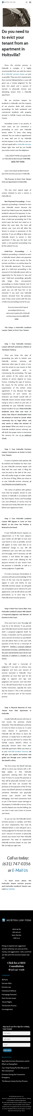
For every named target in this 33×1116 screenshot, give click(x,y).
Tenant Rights (7, 1002)
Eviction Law (6, 987)
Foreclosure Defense (9, 991)
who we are (16, 932)
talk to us (16, 938)
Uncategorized (7, 1009)
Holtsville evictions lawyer (15, 74)
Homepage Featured (9, 995)
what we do (16, 929)
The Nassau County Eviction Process (15, 1081)
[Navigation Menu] (30, 2)
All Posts (5, 980)
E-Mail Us (20, 870)
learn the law (16, 935)
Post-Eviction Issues (9, 998)
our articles (10, 889)
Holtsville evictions (24, 144)
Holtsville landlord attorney (18, 752)
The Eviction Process (9, 1006)
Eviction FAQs (7, 983)
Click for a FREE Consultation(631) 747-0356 (16, 966)
